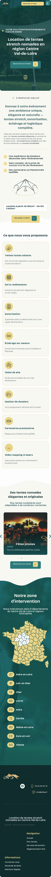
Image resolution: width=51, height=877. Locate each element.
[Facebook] (22, 786)
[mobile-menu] (47, 3)
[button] (18, 558)
